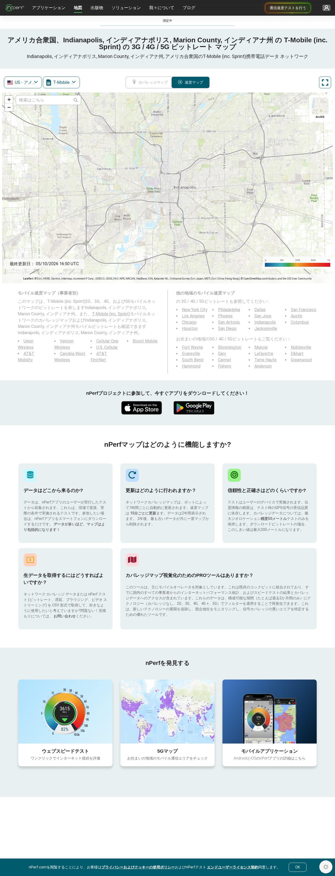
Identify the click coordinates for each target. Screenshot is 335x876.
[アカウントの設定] (325, 7)
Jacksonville (265, 328)
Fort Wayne (192, 347)
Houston (190, 328)
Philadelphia (229, 309)
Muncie (261, 347)
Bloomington (229, 347)
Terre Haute (265, 359)
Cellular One (107, 341)
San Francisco (303, 309)
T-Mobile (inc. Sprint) (111, 313)
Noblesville (301, 347)
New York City (195, 309)
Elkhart (297, 353)
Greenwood (301, 359)
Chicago (189, 322)
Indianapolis (265, 322)
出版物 (97, 7)
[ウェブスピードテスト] (65, 711)
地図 (78, 7)
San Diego (227, 328)
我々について (161, 7)
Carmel (224, 359)
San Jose (262, 316)
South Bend (192, 359)
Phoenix (225, 316)
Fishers (224, 366)
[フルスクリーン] (325, 82)
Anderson (263, 366)
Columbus (300, 322)
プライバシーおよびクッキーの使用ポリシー (138, 867)
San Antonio (229, 322)
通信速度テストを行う (288, 8)
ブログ (189, 7)
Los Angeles (193, 316)
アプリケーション (48, 7)
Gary (222, 353)
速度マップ (194, 82)
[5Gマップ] (167, 711)
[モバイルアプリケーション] (269, 711)
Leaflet (28, 278)
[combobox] (23, 82)
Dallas (260, 309)
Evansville (191, 353)
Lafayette (263, 353)
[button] (9, 99)
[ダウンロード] (141, 408)
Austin (296, 316)
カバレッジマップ (153, 82)
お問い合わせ (65, 616)
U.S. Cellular (107, 347)
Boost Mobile (145, 341)
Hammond (191, 366)
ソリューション (126, 7)
